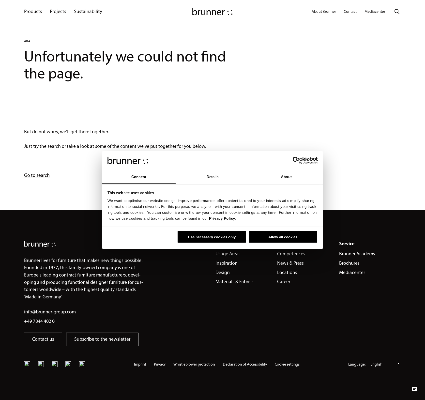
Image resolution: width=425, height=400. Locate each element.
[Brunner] (212, 11)
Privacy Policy (222, 218)
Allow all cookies (282, 237)
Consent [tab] (138, 176)
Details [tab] (213, 176)
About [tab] (286, 176)
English (376, 364)
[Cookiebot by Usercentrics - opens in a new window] (296, 160)
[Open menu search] (397, 11)
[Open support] (414, 389)
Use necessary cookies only (212, 237)
